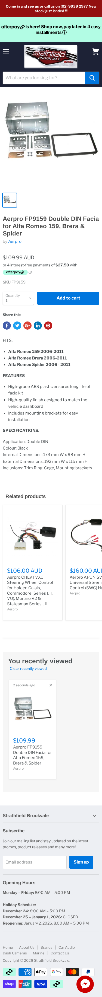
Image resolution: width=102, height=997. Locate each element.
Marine (39, 953)
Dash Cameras (15, 953)
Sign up (81, 862)
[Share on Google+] (27, 325)
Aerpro (14, 241)
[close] (51, 685)
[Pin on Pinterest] (48, 325)
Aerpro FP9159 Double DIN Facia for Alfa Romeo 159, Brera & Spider (32, 755)
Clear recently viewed (28, 668)
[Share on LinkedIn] (38, 325)
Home (8, 947)
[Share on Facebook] (7, 325)
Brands (46, 947)
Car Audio (66, 947)
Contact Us (60, 953)
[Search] (92, 78)
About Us (27, 947)
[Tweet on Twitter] (17, 325)
